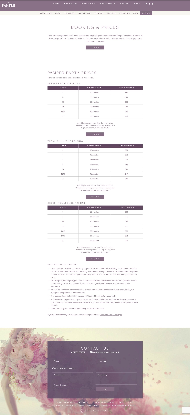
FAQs (121, 402)
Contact (125, 4)
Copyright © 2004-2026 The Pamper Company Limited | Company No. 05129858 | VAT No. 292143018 (95, 405)
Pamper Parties (45, 13)
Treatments (69, 13)
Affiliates (83, 402)
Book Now (146, 13)
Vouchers (111, 13)
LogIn (135, 13)
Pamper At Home (84, 13)
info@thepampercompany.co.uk (105, 352)
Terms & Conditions (65, 402)
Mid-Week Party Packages (111, 314)
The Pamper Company (8, 5)
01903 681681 (78, 352)
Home (56, 4)
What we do (88, 4)
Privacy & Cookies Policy (103, 402)
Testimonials (124, 13)
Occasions (99, 13)
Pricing (58, 13)
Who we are (70, 4)
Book (137, 4)
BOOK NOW (95, 47)
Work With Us (108, 4)
